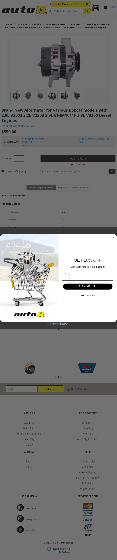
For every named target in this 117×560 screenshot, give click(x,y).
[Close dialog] (114, 237)
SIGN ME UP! (88, 286)
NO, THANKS (88, 295)
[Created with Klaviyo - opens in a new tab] (58, 324)
